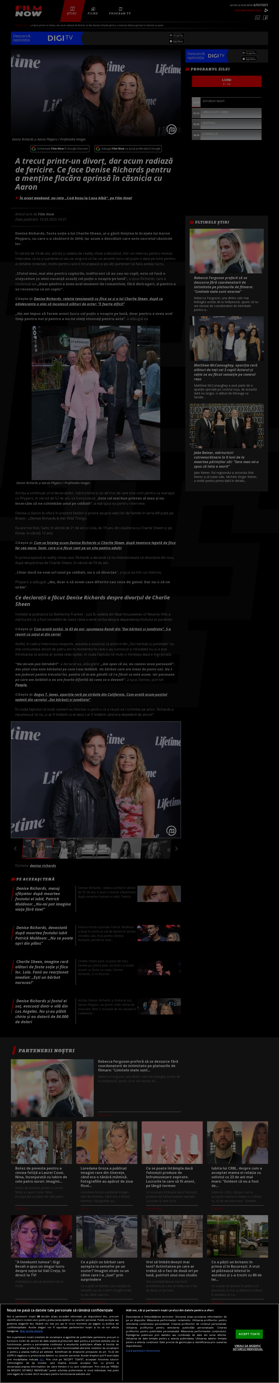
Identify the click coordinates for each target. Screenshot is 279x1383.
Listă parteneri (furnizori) (143, 1350)
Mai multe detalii (31, 1331)
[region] (139, 1343)
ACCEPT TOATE (249, 1334)
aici (42, 1359)
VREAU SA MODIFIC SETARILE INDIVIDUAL (248, 1347)
